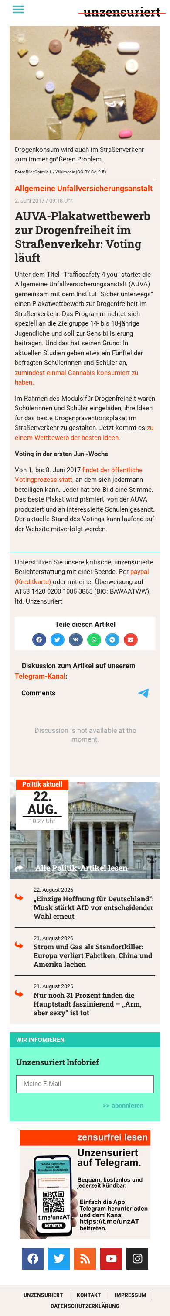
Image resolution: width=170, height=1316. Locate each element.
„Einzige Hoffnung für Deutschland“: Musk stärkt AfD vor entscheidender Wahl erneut (94, 907)
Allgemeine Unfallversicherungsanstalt (84, 188)
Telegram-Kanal (40, 676)
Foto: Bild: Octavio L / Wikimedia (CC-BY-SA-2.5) (60, 171)
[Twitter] (59, 1259)
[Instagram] (137, 1259)
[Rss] (85, 1259)
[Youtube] (111, 1259)
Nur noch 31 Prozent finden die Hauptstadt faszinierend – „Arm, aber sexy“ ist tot (88, 1003)
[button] (18, 9)
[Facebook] (33, 1259)
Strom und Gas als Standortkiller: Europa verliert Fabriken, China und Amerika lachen (93, 955)
